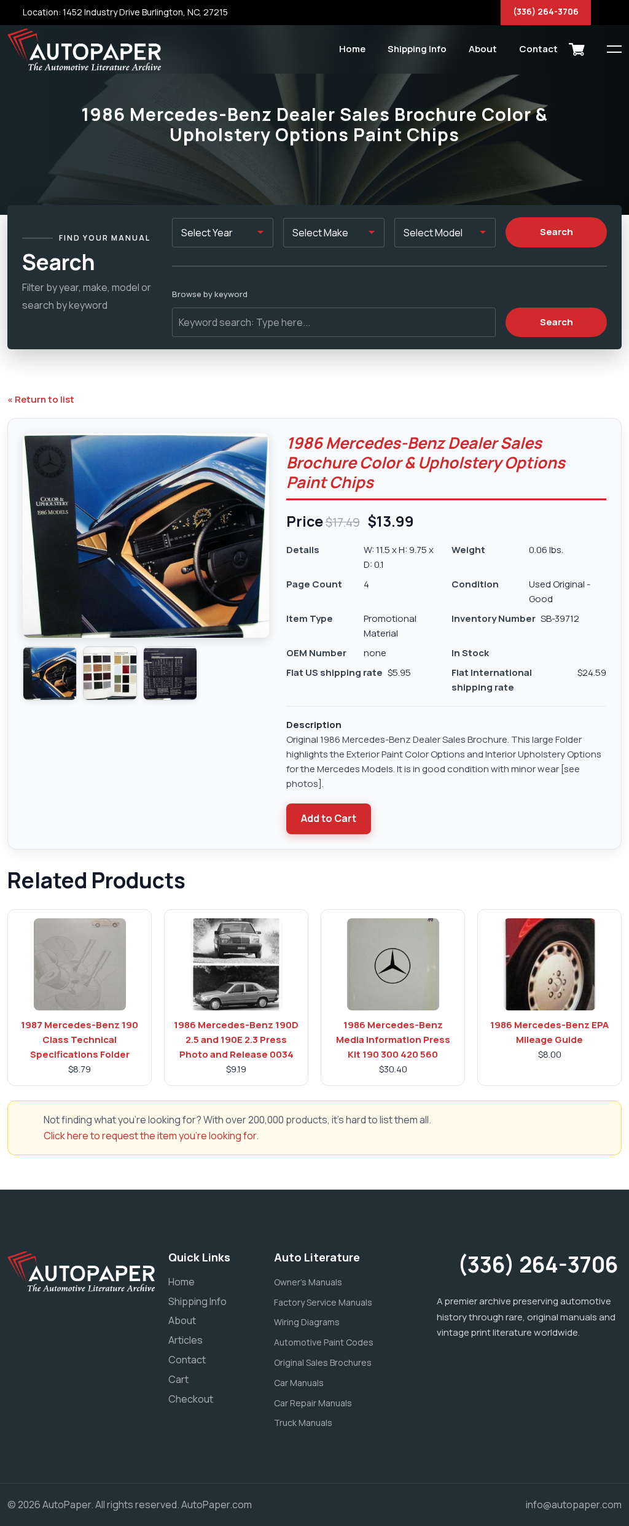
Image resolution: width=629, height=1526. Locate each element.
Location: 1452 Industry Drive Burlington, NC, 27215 (124, 12)
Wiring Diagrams (307, 1322)
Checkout (190, 1399)
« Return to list (40, 399)
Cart (178, 1379)
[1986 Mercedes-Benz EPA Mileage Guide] (550, 964)
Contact (538, 48)
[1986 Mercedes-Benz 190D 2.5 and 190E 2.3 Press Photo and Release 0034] (236, 964)
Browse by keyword (210, 294)
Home (352, 48)
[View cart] (576, 49)
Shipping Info (417, 48)
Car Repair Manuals (313, 1403)
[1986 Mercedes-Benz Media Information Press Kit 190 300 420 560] (393, 964)
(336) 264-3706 (546, 11)
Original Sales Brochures (323, 1362)
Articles (185, 1340)
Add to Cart (328, 818)
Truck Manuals (303, 1422)
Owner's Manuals (308, 1282)
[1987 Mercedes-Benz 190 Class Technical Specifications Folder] (80, 964)
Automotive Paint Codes (323, 1342)
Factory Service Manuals (323, 1302)
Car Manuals (299, 1383)
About (483, 48)
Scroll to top (27, 765)
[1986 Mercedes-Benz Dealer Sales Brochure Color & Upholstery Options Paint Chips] (50, 673)
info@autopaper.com (574, 1504)
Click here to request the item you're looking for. (151, 1135)
